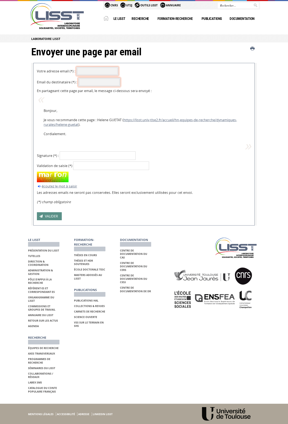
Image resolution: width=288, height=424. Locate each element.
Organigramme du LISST (41, 299)
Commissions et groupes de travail (41, 307)
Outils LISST (149, 5)
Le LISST (119, 18)
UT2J (128, 5)
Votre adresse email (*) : (56, 71)
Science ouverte (85, 317)
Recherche (140, 18)
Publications (212, 18)
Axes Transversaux (41, 353)
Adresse (83, 414)
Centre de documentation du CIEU (133, 279)
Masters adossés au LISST (88, 276)
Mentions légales (41, 414)
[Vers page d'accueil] (57, 16)
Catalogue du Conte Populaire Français (42, 389)
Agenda (33, 326)
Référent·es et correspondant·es (41, 290)
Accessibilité (66, 414)
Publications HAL (86, 300)
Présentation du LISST (43, 250)
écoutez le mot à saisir (59, 186)
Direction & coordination (38, 263)
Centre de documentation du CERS (133, 266)
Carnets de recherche (89, 311)
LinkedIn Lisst (103, 414)
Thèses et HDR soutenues (83, 262)
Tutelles (34, 256)
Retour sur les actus (43, 320)
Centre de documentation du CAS (133, 254)
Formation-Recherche (175, 18)
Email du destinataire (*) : (57, 82)
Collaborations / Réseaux (40, 375)
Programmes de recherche (39, 360)
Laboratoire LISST (45, 39)
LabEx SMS (35, 382)
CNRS (114, 5)
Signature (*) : (48, 155)
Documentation (242, 18)
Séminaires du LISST (41, 368)
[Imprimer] (252, 49)
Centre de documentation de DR (135, 289)
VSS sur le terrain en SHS (89, 324)
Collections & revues (89, 306)
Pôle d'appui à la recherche (40, 281)
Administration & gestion (40, 272)
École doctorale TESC (89, 269)
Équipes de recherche (43, 348)
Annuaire (173, 5)
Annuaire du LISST (40, 315)
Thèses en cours (85, 255)
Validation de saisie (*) (54, 165)
